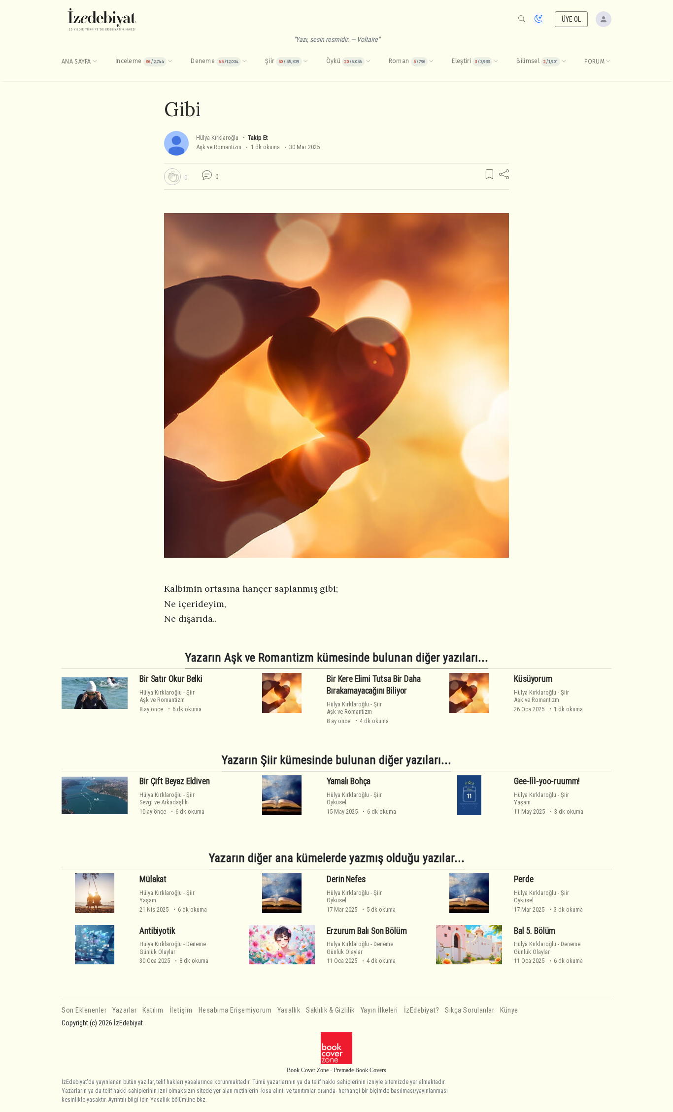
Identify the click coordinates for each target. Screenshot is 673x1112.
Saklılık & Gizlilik (330, 1010)
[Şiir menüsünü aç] (305, 61)
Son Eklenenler (84, 1010)
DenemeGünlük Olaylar (172, 947)
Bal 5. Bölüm (534, 931)
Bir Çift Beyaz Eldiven (174, 781)
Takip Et (258, 137)
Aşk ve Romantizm (218, 147)
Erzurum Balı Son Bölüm (366, 931)
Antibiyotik (157, 931)
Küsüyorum (533, 679)
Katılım (153, 1010)
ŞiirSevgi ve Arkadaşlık (167, 798)
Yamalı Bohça (348, 781)
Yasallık (288, 1010)
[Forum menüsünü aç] (608, 61)
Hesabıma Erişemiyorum (235, 1010)
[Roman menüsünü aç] (431, 61)
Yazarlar (124, 1010)
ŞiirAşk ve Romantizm (167, 696)
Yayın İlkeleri (379, 1010)
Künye (509, 1010)
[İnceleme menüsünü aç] (170, 61)
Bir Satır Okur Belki (170, 679)
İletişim (181, 1010)
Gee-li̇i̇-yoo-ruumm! (547, 781)
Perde (523, 879)
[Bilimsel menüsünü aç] (563, 61)
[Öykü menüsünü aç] (368, 61)
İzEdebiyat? (421, 1010)
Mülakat (153, 879)
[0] (172, 176)
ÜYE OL (571, 19)
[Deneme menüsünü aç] (244, 61)
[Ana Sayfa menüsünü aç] (94, 61)
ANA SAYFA (76, 61)
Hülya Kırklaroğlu (217, 137)
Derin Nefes (346, 879)
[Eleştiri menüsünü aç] (495, 61)
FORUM (594, 61)
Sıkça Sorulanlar (469, 1010)
